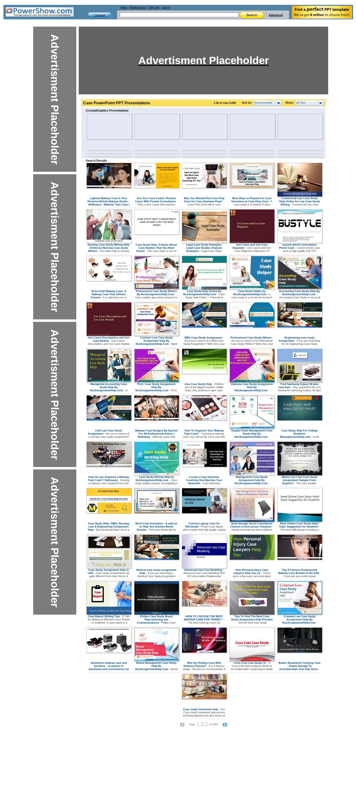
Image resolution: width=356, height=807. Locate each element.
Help (123, 7)
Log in (166, 7)
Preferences (138, 7)
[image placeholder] (101, 126)
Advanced (276, 15)
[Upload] (99, 15)
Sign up (153, 7)
